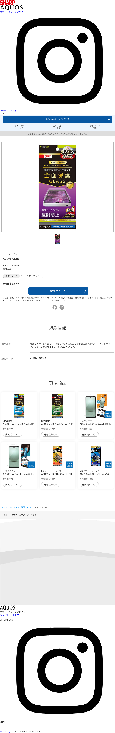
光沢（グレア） (34, 276)
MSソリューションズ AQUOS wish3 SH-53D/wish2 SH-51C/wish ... (56, 474)
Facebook (55, 307)
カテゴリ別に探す (57, 127)
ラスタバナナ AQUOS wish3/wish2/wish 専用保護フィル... (95, 424)
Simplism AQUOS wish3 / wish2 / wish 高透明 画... (57, 424)
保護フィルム (11, 276)
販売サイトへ (58, 291)
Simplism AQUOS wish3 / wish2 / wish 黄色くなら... (18, 424)
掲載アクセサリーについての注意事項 (20, 515)
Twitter (62, 307)
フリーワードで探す (94, 127)
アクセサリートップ (20, 127)
